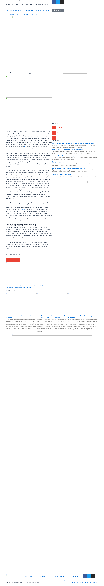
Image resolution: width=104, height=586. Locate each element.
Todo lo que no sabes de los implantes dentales (68, 150)
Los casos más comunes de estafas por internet (68, 168)
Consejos (34, 14)
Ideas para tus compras (14, 10)
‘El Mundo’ (22, 209)
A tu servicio (29, 10)
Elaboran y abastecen (42, 10)
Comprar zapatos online (60, 162)
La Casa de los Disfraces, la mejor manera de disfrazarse (71, 156)
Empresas (25, 14)
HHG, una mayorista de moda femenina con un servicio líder (73, 143)
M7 (25, 146)
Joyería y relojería (12, 14)
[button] (7, 260)
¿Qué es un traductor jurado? (62, 174)
